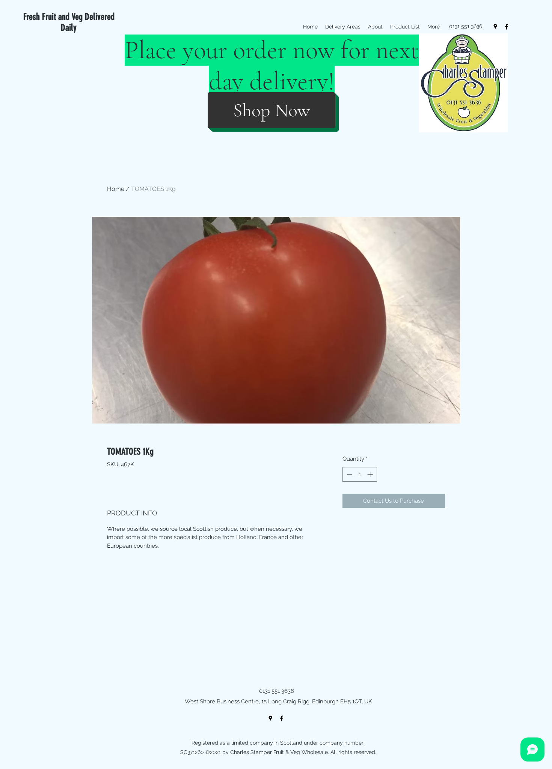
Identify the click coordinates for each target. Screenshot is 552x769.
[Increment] (371, 474)
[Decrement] (349, 474)
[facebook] (506, 26)
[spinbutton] (359, 474)
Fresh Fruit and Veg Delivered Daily (69, 22)
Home (115, 188)
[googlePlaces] (495, 26)
